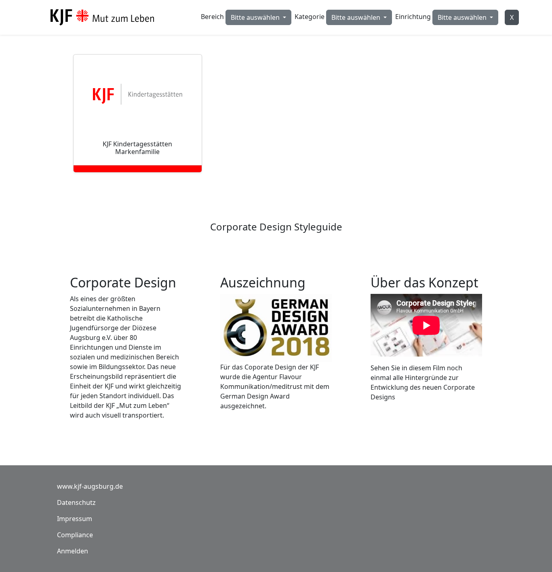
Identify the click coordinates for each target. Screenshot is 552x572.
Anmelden (72, 551)
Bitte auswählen (256, 17)
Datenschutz (76, 502)
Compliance (75, 534)
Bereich (212, 16)
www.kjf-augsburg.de (90, 486)
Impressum (74, 518)
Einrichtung (413, 16)
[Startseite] (105, 17)
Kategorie (309, 16)
